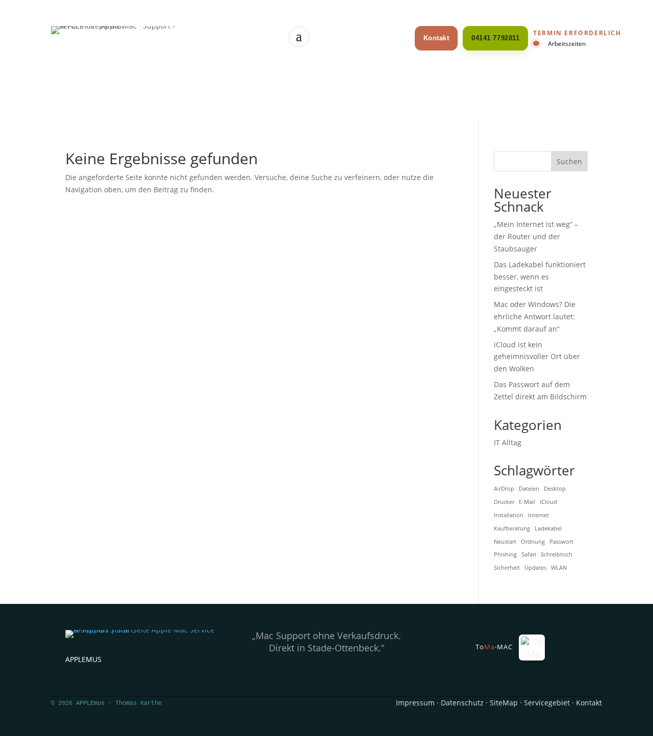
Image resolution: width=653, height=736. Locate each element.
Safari (528, 554)
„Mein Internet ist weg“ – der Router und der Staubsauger (536, 236)
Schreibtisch (556, 554)
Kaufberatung (512, 528)
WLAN (559, 567)
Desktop (555, 488)
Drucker (504, 501)
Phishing (505, 554)
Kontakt (436, 38)
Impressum (415, 702)
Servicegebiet (547, 702)
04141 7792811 (495, 38)
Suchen (569, 161)
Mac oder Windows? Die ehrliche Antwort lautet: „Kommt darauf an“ (534, 316)
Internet (538, 515)
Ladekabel (548, 528)
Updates (535, 567)
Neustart (505, 541)
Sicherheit (507, 567)
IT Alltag (507, 442)
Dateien (529, 488)
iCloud (548, 501)
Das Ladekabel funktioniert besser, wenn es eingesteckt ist (540, 277)
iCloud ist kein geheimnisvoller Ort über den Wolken (537, 357)
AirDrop (504, 488)
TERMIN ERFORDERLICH (577, 33)
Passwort (561, 541)
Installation (508, 515)
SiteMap (504, 702)
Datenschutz (462, 702)
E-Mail (527, 501)
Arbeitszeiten (567, 43)
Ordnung (533, 541)
